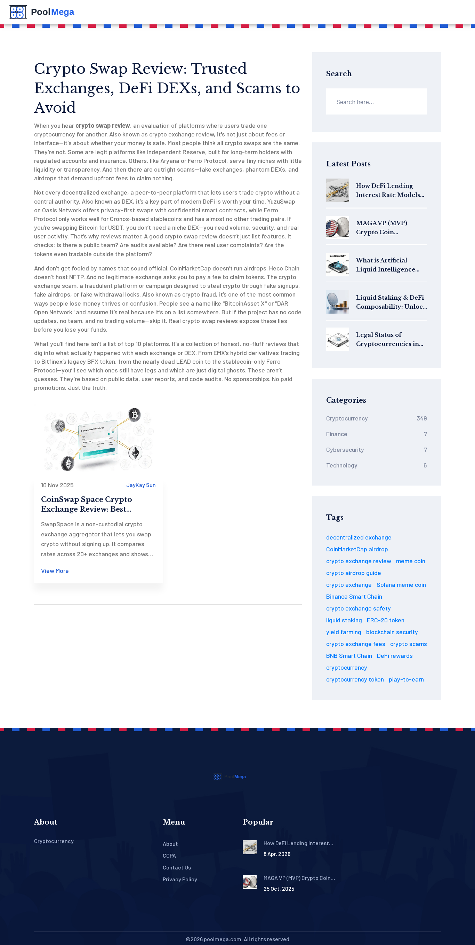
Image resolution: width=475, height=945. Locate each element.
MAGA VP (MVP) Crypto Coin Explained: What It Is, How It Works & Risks (388, 228)
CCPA (169, 855)
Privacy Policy (180, 879)
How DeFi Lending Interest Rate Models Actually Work (388, 190)
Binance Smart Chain (354, 596)
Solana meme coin (401, 584)
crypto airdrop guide (353, 572)
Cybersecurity (376, 449)
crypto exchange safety (358, 608)
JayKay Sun (141, 484)
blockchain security (392, 632)
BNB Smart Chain (349, 655)
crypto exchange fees (355, 643)
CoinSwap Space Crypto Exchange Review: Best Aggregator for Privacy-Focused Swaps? (86, 504)
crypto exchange (349, 584)
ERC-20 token (385, 620)
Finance (376, 434)
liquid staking (344, 620)
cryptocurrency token (355, 679)
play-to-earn (406, 679)
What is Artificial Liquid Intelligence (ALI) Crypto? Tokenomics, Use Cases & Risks (391, 265)
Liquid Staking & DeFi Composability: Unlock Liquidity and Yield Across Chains (391, 302)
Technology (376, 465)
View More (55, 570)
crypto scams (408, 643)
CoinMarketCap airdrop (357, 549)
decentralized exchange (359, 537)
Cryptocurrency (376, 418)
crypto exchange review (358, 561)
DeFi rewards (395, 655)
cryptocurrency (346, 667)
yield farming (343, 632)
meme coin (410, 561)
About (170, 843)
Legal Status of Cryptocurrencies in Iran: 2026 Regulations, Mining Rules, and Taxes (387, 339)
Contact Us (177, 867)
